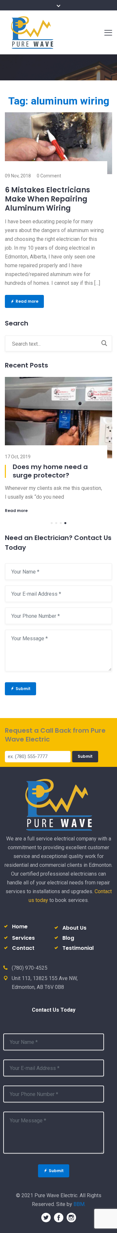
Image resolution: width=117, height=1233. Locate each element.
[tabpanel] (58, 445)
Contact (23, 948)
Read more (27, 301)
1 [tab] (52, 523)
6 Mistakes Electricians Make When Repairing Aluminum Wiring (47, 199)
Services (23, 938)
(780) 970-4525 (29, 968)
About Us (74, 928)
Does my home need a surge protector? (50, 471)
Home (20, 926)
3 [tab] (61, 523)
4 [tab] (65, 523)
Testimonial (78, 948)
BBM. (79, 1204)
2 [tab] (56, 523)
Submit (23, 688)
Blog (68, 938)
